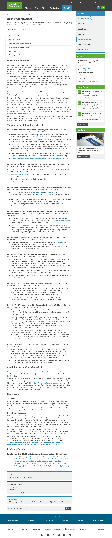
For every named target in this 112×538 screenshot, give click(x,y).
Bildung (80, 520)
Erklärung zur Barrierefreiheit (52, 529)
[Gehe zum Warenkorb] (103, 7)
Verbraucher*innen (13, 520)
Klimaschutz (39, 136)
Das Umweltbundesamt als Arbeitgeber (23, 14)
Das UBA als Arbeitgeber (86, 19)
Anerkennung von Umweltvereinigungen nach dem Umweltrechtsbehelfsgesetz (38, 158)
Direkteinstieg (83, 24)
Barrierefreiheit (94, 2)
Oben (68, 508)
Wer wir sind (14, 487)
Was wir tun (13, 489)
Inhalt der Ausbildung (15, 40)
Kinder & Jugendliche (98, 520)
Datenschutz (36, 529)
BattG (49, 192)
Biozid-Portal (66, 502)
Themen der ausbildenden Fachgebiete (20, 43)
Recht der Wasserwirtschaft (20, 174)
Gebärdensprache (86, 529)
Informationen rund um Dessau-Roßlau (21, 477)
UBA (56, 116)
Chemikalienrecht (62, 242)
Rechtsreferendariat (85, 39)
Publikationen (55, 8)
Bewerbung (12, 51)
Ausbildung (44, 502)
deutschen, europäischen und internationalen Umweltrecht (28, 67)
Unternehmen (49, 520)
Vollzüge (59, 107)
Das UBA (67, 8)
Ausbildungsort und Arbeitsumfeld (19, 47)
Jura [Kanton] (55, 502)
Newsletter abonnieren (83, 156)
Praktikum (81, 34)
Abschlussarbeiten (84, 44)
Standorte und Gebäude (17, 492)
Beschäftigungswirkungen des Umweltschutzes (24, 502)
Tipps (44, 8)
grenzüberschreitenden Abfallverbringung (38, 225)
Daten (37, 8)
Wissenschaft (31, 520)
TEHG (38, 272)
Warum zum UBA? (84, 49)
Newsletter (86, 2)
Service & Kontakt (75, 2)
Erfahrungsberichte (14, 55)
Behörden (65, 520)
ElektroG (39, 192)
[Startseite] (14, 5)
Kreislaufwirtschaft (61, 220)
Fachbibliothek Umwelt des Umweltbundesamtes (44, 383)
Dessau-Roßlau (47, 372)
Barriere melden (100, 529)
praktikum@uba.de (85, 70)
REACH (16, 244)
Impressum (11, 529)
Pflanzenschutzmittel (18, 246)
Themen (28, 8)
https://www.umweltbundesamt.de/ (88, 81)
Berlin (9, 376)
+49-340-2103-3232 (84, 68)
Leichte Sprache (70, 529)
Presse (81, 2)
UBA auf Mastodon (82, 124)
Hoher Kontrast (102, 2)
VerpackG (29, 192)
